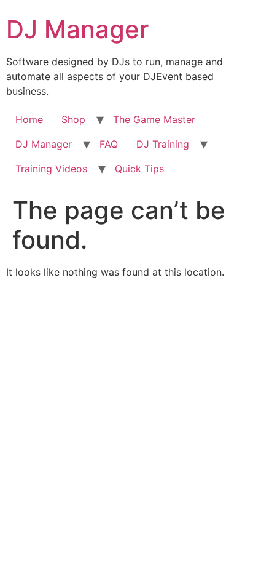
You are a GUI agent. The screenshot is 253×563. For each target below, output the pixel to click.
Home (29, 119)
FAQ (108, 144)
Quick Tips (139, 168)
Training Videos (51, 168)
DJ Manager (77, 29)
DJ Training (162, 144)
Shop (73, 119)
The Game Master (154, 119)
